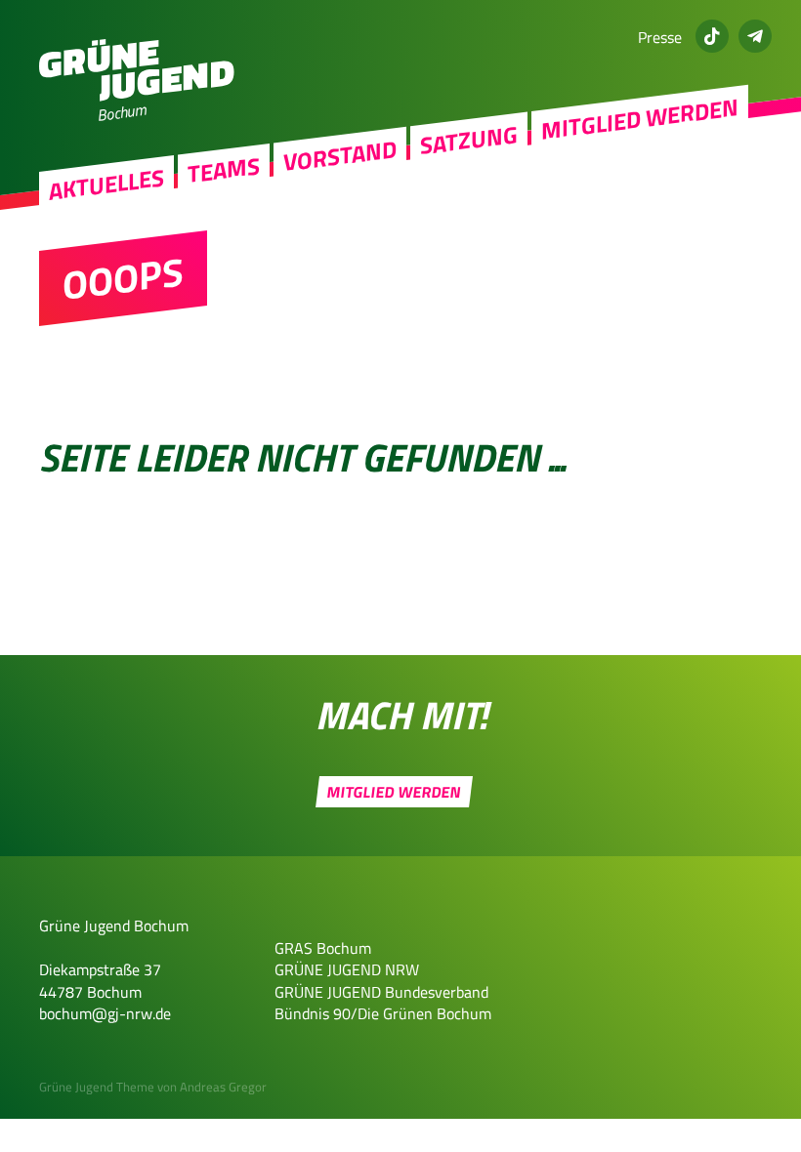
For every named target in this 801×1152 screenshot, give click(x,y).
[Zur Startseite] (136, 95)
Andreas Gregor (223, 1086)
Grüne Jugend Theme (96, 1086)
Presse (660, 37)
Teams (224, 170)
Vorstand (340, 155)
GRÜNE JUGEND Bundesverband (381, 992)
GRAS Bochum (322, 948)
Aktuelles (106, 184)
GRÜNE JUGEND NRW (346, 969)
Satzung (469, 139)
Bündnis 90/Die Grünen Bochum (382, 1013)
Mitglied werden (639, 118)
